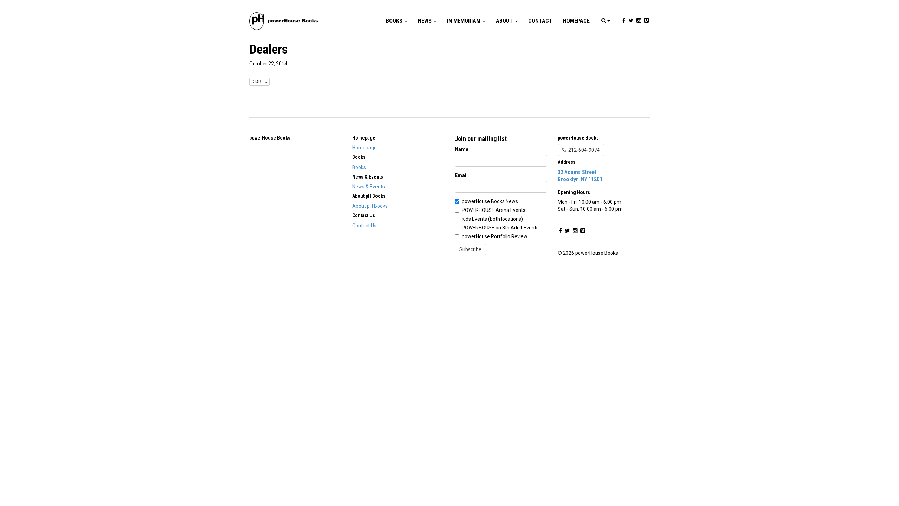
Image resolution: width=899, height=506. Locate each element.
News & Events (368, 186)
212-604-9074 (583, 150)
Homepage (576, 21)
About (505, 21)
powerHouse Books (269, 138)
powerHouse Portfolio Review (494, 236)
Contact (540, 21)
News (425, 21)
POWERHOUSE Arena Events (493, 210)
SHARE (258, 81)
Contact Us (364, 225)
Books (395, 21)
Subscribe (470, 249)
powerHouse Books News (490, 201)
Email (461, 175)
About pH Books (370, 206)
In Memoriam (464, 21)
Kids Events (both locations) (492, 219)
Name (461, 149)
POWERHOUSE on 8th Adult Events (500, 228)
